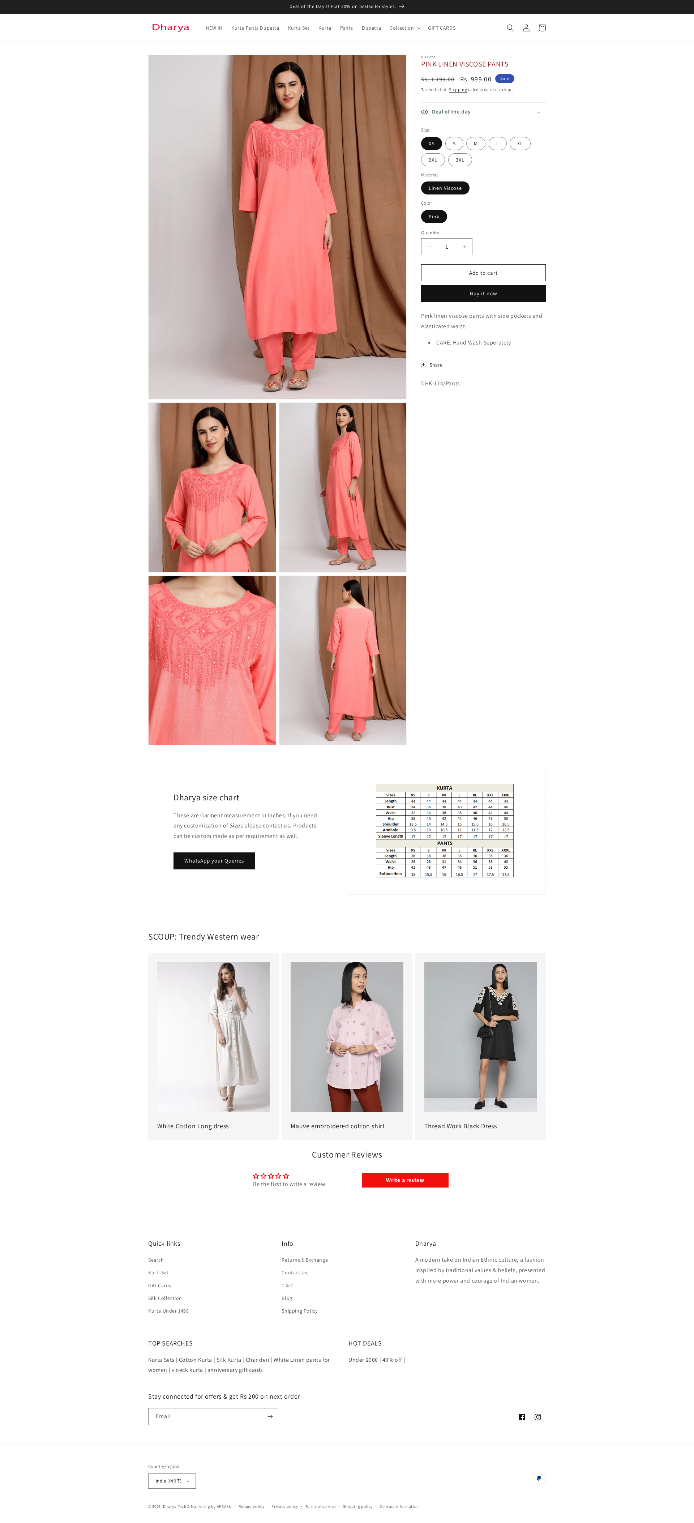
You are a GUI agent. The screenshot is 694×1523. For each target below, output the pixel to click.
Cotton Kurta (195, 1360)
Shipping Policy (299, 1311)
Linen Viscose (445, 188)
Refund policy (251, 1506)
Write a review (405, 1180)
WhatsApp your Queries (214, 860)
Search (156, 1260)
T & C (287, 1285)
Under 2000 (364, 1360)
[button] (404, 27)
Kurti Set (158, 1272)
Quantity (430, 233)
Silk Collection (165, 1298)
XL (520, 143)
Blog (287, 1298)
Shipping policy (358, 1506)
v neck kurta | (189, 1370)
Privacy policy (284, 1506)
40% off (392, 1360)
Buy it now (483, 293)
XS (431, 143)
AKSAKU (224, 1506)
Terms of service (320, 1506)
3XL (460, 160)
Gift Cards (159, 1285)
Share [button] (436, 365)
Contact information (399, 1506)
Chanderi (258, 1360)
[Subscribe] (270, 1416)
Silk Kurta (229, 1360)
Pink (434, 216)
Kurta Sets (161, 1360)
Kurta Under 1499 (168, 1311)
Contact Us (294, 1272)
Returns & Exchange (305, 1260)
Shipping (458, 89)
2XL (433, 160)
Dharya (170, 1506)
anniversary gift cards (234, 1370)
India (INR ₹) (168, 1481)
